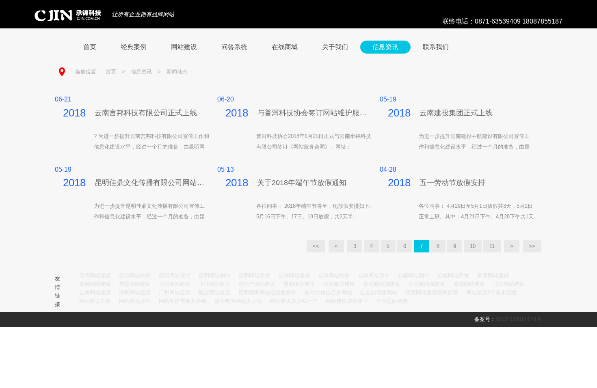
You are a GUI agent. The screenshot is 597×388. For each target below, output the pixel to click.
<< (316, 246)
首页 (89, 46)
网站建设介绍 (135, 301)
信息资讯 (385, 46)
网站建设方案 (95, 301)
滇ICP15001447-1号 (518, 319)
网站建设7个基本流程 (491, 292)
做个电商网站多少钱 (238, 301)
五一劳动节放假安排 (452, 183)
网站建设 (184, 46)
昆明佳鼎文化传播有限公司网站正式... (152, 183)
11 (492, 246)
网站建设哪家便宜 (347, 301)
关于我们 (335, 46)
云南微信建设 (339, 284)
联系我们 (436, 46)
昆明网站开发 (254, 275)
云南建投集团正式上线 (456, 113)
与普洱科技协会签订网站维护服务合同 (314, 113)
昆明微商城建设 (381, 284)
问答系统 (234, 46)
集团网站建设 (493, 275)
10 (473, 246)
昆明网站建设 (95, 275)
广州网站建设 (174, 292)
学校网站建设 (135, 284)
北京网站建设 (509, 284)
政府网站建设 (95, 284)
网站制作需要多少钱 (182, 301)
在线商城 (285, 46)
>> (532, 246)
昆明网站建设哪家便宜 (431, 292)
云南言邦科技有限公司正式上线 (146, 113)
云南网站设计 (373, 275)
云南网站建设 (294, 275)
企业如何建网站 (378, 292)
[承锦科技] (64, 15)
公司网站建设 (174, 284)
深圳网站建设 (135, 292)
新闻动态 (177, 72)
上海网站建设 (95, 292)
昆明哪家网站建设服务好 (267, 292)
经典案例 (134, 46)
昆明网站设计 (174, 275)
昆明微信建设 (299, 284)
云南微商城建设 (426, 284)
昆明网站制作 (135, 275)
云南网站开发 (453, 275)
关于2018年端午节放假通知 (301, 183)
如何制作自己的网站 (328, 292)
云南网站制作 (334, 275)
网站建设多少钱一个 (294, 301)
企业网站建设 (214, 284)
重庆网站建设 (214, 292)
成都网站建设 (469, 284)
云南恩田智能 (392, 301)
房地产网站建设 (256, 284)
